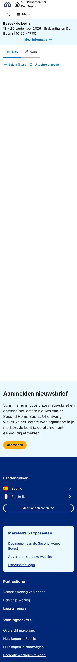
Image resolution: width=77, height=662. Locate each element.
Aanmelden (15, 445)
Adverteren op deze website (30, 557)
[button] (8, 14)
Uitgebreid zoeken (48, 64)
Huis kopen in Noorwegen (23, 647)
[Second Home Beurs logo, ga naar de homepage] (7, 4)
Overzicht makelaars (19, 630)
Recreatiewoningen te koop (24, 655)
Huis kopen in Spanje (19, 638)
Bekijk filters (17, 64)
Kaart (33, 51)
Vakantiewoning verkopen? (24, 592)
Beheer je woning (16, 600)
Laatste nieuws (14, 608)
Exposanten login (21, 565)
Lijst (15, 51)
